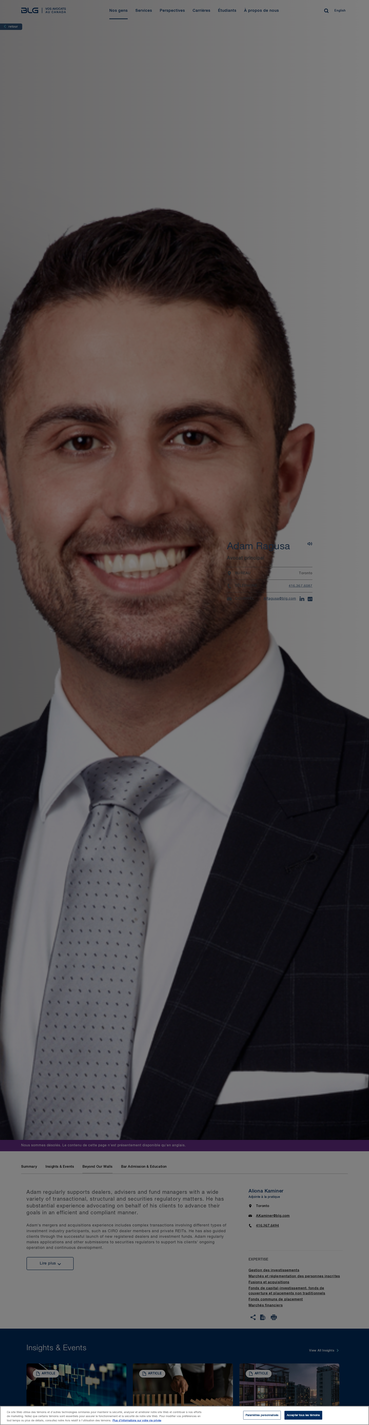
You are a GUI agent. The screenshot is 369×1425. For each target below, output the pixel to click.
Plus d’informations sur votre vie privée (137, 1420)
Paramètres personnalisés (262, 1415)
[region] (184, 1415)
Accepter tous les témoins (303, 1415)
